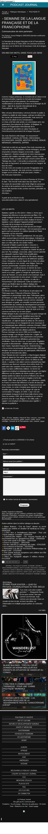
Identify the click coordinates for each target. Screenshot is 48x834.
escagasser (6, 419)
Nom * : (5, 454)
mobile (33, 419)
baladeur (16, 418)
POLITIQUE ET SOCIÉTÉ (20, 565)
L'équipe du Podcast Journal (24, 774)
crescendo (41, 418)
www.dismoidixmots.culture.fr (13, 200)
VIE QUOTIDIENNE (39, 569)
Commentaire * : (8, 476)
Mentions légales (24, 780)
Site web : (6, 469)
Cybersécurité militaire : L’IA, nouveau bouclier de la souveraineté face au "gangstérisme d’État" (24, 538)
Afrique (24, 750)
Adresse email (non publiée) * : (13, 461)
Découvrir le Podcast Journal (24, 770)
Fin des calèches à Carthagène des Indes (19, 545)
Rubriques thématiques (18, 12)
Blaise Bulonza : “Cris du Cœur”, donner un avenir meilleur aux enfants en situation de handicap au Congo (24, 528)
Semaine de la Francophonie (19, 421)
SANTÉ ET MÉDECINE (16, 569)
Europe (24, 747)
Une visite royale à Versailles (14, 541)
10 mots (9, 418)
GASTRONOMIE (28, 569)
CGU (24, 777)
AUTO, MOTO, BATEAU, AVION (37, 571)
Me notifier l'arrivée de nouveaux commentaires (22, 499)
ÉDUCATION (34, 567)
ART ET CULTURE (25, 567)
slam (31, 421)
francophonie (14, 419)
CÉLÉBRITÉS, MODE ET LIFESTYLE (12, 571)
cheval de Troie (24, 418)
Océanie (24, 764)
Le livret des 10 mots (11, 408)
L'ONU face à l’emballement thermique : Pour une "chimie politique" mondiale (19, 686)
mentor (27, 419)
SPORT (26, 571)
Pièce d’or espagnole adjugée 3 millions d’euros (23, 557)
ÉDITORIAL (9, 565)
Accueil (4, 12)
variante (36, 421)
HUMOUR (43, 573)
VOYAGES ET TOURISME (33, 573)
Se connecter (24, 793)
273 (25, 562)
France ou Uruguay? (11, 543)
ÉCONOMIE (31, 565)
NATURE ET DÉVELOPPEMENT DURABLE (24, 724)
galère (22, 419)
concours (34, 418)
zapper (42, 421)
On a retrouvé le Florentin (13, 547)
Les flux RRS (24, 790)
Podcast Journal (24, 4)
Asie (24, 757)
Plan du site (24, 784)
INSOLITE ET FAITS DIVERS (16, 573)
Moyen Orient (24, 754)
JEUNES (5, 573)
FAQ (24, 787)
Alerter (32, 440)
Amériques (24, 760)
